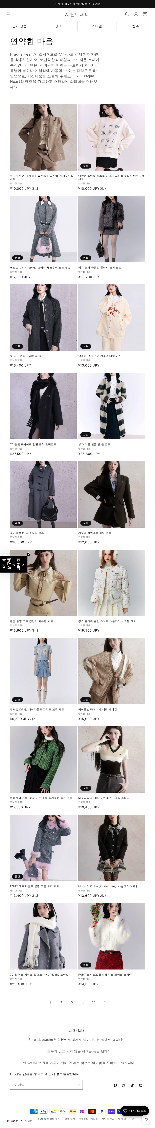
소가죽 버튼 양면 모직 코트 (27, 532)
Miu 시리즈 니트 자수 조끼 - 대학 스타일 (104, 797)
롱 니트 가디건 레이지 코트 (27, 355)
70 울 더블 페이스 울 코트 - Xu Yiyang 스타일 (39, 974)
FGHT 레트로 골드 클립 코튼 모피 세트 (34, 886)
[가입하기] (78, 1085)
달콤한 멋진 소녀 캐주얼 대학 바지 (99, 355)
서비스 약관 (108, 1118)
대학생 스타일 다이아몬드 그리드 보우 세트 (37, 709)
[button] (8, 14)
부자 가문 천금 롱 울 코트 (94, 444)
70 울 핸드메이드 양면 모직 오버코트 (33, 444)
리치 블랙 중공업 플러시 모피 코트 (99, 267)
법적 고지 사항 (126, 1118)
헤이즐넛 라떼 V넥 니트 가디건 (97, 709)
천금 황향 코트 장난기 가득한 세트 (31, 621)
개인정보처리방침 (88, 1118)
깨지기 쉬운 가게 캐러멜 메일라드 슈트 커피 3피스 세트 (41, 177)
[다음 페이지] (104, 1002)
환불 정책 (70, 1118)
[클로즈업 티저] (29, 554)
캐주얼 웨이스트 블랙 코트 (94, 532)
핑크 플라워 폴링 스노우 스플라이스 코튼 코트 (107, 621)
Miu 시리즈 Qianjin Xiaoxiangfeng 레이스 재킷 (108, 886)
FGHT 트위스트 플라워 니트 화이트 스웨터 (105, 974)
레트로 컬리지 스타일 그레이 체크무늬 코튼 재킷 (40, 267)
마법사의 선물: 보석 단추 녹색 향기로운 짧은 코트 (41, 797)
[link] (50, 1002)
